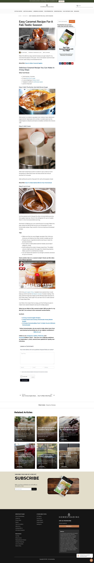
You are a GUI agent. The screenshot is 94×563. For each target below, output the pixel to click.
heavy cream (36, 80)
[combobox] (84, 5)
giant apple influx (29, 292)
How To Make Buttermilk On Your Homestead (38, 182)
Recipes (53, 405)
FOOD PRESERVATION (48, 11)
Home (19, 15)
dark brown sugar (30, 78)
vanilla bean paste (38, 82)
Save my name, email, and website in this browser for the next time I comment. (35, 371)
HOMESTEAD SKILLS (58, 11)
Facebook (22, 337)
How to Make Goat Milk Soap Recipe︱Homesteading (68, 454)
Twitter (35, 335)
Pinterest (40, 335)
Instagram (30, 335)
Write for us (37, 332)
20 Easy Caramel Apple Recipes (31, 317)
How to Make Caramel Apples (33, 63)
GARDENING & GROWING (38, 11)
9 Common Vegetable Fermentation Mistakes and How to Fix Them (24, 454)
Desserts (25, 15)
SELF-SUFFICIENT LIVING (68, 11)
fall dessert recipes (37, 294)
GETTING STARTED (18, 11)
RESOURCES (76, 11)
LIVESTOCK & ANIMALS (27, 11)
